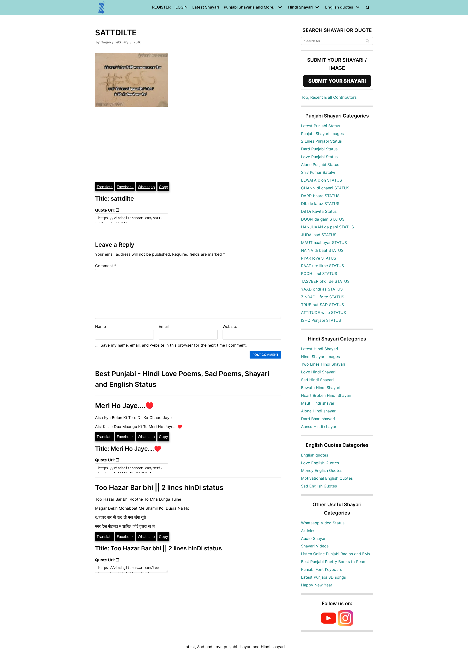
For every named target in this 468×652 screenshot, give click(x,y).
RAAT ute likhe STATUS (322, 265)
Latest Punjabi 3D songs (323, 577)
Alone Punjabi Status (320, 164)
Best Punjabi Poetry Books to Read (333, 561)
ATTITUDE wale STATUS (323, 312)
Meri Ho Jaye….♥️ (124, 405)
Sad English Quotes (319, 486)
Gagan (106, 42)
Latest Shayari (205, 7)
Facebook (125, 187)
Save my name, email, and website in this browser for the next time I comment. (174, 345)
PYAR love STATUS (318, 258)
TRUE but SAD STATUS (322, 304)
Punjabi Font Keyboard (321, 569)
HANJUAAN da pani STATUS (327, 226)
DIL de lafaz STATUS (320, 203)
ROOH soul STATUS (319, 273)
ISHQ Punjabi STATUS (321, 320)
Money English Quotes (321, 470)
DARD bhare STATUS (320, 195)
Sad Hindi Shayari (317, 379)
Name (100, 326)
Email (164, 326)
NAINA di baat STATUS (322, 250)
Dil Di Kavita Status (319, 211)
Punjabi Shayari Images (322, 133)
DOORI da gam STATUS (322, 219)
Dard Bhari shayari (318, 418)
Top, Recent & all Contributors (329, 97)
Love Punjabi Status (319, 156)
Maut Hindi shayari (318, 403)
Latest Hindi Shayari (319, 348)
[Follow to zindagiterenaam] (345, 624)
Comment (105, 265)
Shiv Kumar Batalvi (318, 172)
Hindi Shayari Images (320, 356)
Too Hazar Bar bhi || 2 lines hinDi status (159, 487)
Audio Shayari (314, 538)
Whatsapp (146, 187)
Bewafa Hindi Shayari (320, 387)
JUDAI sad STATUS (318, 234)
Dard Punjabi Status (319, 148)
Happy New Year (316, 585)
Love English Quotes (320, 462)
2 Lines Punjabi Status (321, 141)
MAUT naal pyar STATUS (324, 242)
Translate (105, 187)
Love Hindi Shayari (318, 372)
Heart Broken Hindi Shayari (326, 395)
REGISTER (161, 7)
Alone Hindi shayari (319, 411)
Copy (163, 187)
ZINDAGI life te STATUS (322, 296)
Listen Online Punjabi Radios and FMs (335, 553)
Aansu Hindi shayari (319, 426)
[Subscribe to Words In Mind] (328, 624)
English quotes (314, 455)
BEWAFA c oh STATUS (321, 180)
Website (230, 326)
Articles (308, 530)
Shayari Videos (315, 546)
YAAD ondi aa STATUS (322, 289)
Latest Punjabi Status (320, 125)
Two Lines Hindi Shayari (323, 364)
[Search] (367, 41)
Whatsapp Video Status (322, 522)
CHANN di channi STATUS (325, 187)
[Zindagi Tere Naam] (101, 7)
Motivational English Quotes (327, 478)
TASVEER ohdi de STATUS (325, 281)
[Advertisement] (188, 145)
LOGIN (181, 7)
